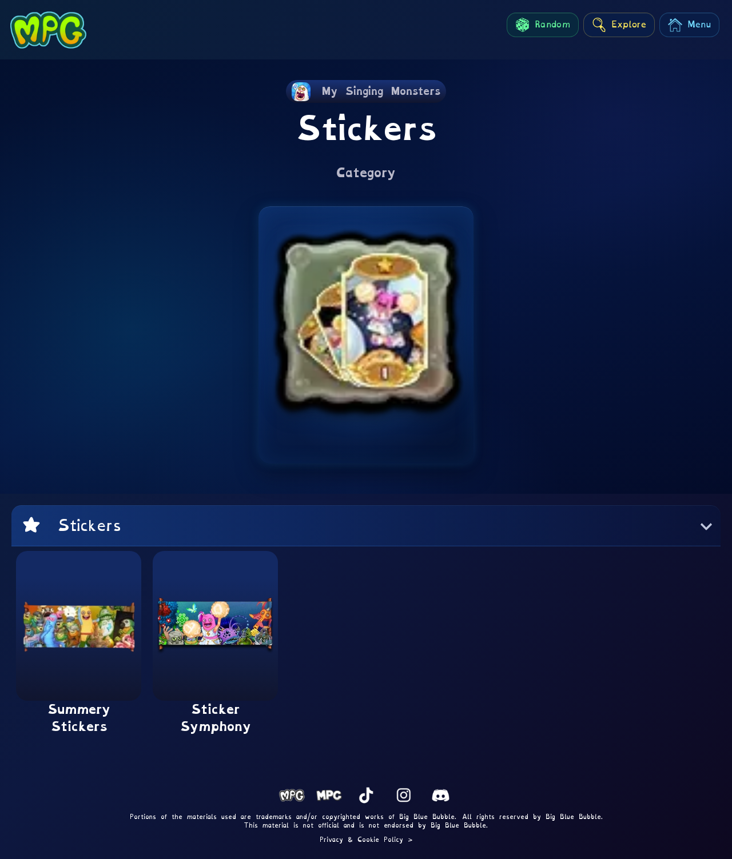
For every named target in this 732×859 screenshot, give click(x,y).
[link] (366, 91)
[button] (366, 525)
